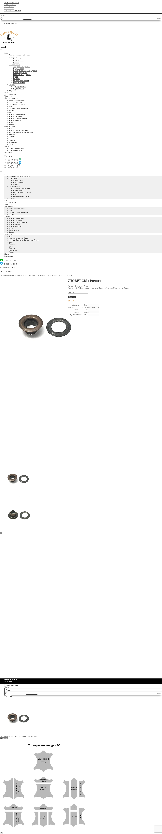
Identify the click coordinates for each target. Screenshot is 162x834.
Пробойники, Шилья (17, 104)
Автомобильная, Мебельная (19, 55)
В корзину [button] (76, 381)
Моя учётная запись (11, 685)
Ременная (16, 79)
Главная (3, 275)
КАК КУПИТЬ (10, 5)
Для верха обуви (19, 87)
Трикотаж (8, 97)
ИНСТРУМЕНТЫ (11, 98)
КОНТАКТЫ (9, 9)
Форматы (12, 91)
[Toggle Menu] (1, 49)
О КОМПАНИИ (10, 679)
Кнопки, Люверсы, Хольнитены (21, 132)
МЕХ (6, 93)
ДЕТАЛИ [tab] (71, 301)
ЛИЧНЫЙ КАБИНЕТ (12, 11)
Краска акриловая (15, 226)
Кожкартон (13, 142)
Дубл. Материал (10, 95)
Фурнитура (8, 234)
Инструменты (9, 206)
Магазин (10, 275)
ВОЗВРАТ (8, 681)
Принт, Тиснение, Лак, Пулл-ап (25, 71)
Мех (6, 200)
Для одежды (13, 57)
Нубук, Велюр (18, 69)
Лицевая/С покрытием (21, 67)
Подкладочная (18, 89)
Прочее (11, 144)
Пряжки (12, 136)
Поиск (6, 687)
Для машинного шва (16, 148)
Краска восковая (15, 120)
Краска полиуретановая (18, 118)
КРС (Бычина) (18, 61)
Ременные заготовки (21, 81)
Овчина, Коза (18, 59)
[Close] (1, 171)
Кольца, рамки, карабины (18, 130)
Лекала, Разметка (15, 102)
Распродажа (8, 152)
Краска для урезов (15, 116)
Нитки (6, 146)
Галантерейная (14, 65)
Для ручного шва (15, 150)
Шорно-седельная (20, 73)
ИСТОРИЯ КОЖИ (11, 3)
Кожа (6, 53)
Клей (11, 122)
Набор (11, 110)
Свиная (16, 63)
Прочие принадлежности (18, 108)
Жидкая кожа (14, 230)
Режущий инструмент (17, 100)
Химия (7, 216)
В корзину (72, 297)
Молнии (12, 134)
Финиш (12, 124)
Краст (15, 77)
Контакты (8, 156)
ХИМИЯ (7, 112)
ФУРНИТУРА (9, 126)
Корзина (8, 696)
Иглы (11, 106)
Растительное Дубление (22, 75)
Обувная (12, 85)
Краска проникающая (17, 114)
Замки (11, 128)
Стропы (12, 140)
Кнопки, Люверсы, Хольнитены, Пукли (24, 240)
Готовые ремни (19, 83)
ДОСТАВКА (9, 7)
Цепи (11, 138)
